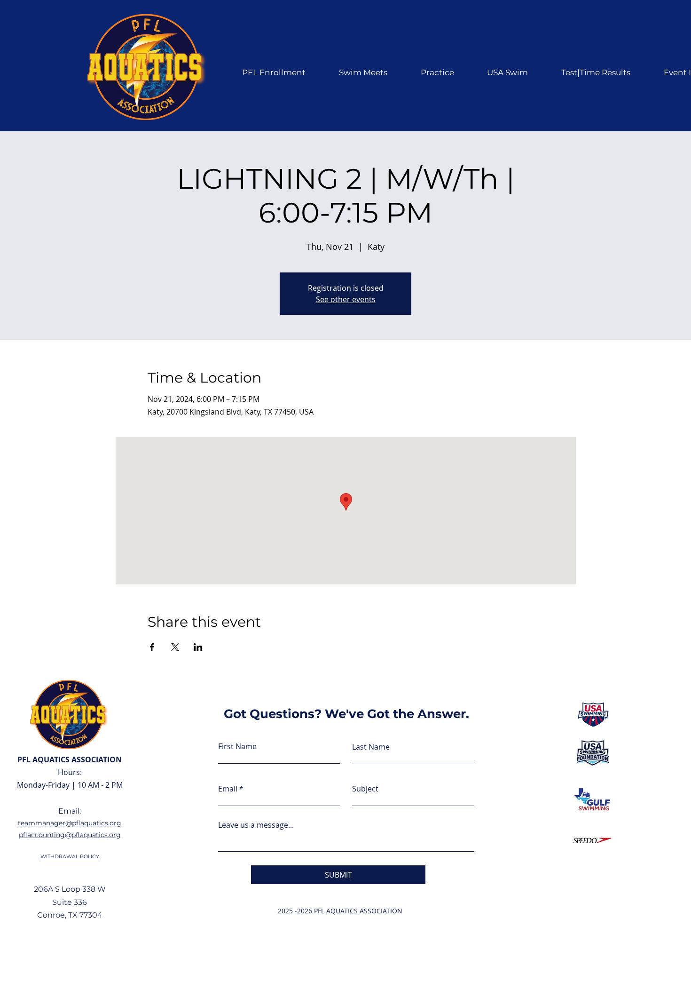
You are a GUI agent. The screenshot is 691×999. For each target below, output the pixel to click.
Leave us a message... (256, 825)
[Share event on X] (175, 647)
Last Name (371, 747)
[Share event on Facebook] (152, 647)
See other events (346, 299)
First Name (237, 746)
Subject (365, 788)
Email (227, 788)
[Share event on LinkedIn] (198, 647)
